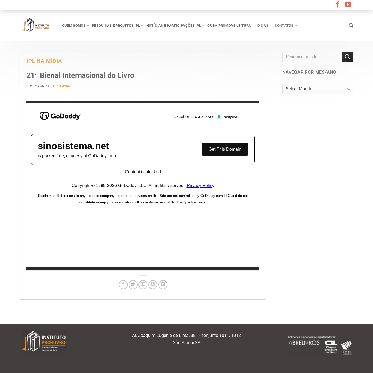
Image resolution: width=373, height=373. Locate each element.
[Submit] (347, 57)
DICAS (262, 25)
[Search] (351, 25)
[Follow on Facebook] (338, 4)
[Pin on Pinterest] (152, 284)
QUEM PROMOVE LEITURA (229, 25)
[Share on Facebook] (123, 284)
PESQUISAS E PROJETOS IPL (116, 25)
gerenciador (61, 86)
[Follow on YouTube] (348, 4)
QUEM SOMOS (74, 25)
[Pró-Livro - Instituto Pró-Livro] (37, 25)
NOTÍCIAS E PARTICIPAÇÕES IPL (173, 25)
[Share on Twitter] (133, 284)
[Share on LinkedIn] (162, 284)
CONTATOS (284, 25)
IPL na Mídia (44, 61)
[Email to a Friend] (142, 284)
